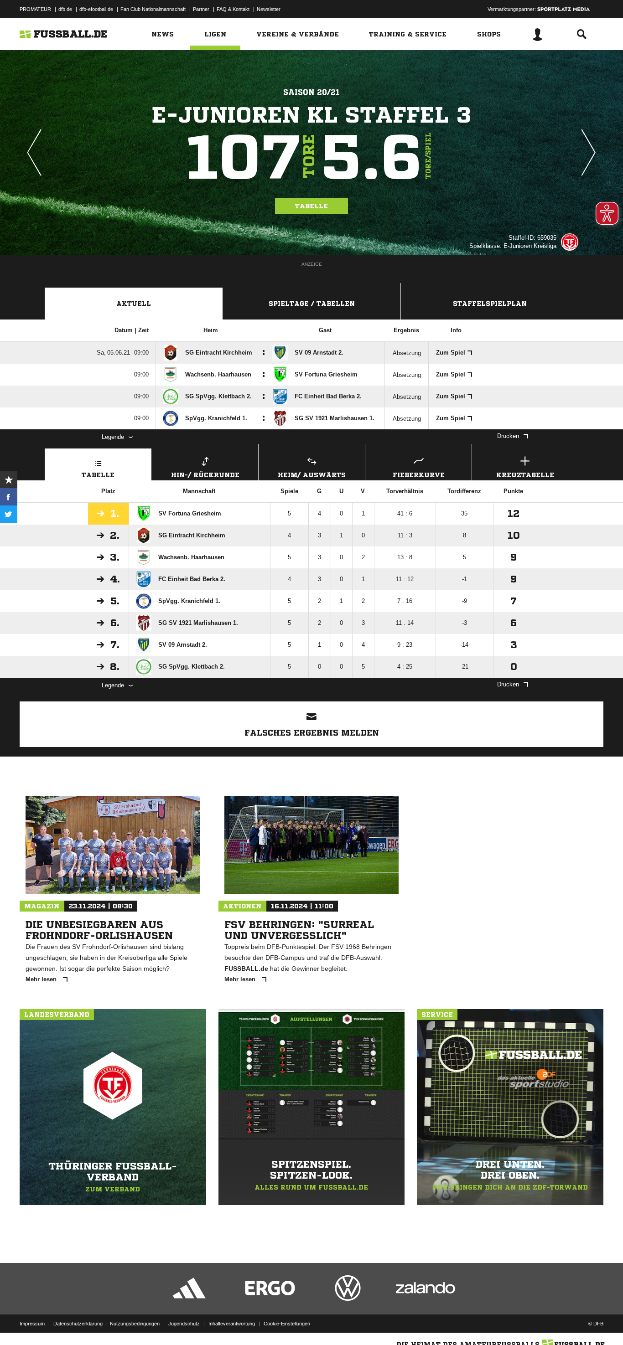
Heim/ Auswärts (312, 475)
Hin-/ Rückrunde (205, 475)
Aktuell (133, 303)
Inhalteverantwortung (231, 1323)
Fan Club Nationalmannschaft (153, 9)
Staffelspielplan (490, 303)
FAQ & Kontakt (233, 9)
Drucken (508, 436)
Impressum (32, 1323)
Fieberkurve (419, 475)
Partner (201, 9)
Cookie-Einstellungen (287, 1323)
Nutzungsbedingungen (135, 1323)
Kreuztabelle (525, 475)
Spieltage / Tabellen (312, 303)
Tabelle (311, 206)
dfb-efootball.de (96, 9)
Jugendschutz (184, 1323)
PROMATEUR (35, 9)
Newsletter (268, 9)
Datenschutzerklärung (78, 1323)
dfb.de (65, 9)
